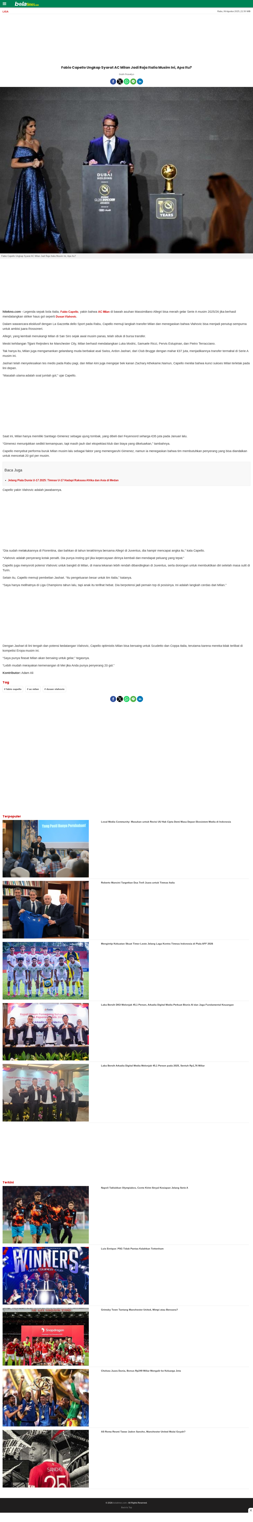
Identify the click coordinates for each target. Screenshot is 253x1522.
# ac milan (33, 689)
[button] (4, 3)
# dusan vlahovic (54, 689)
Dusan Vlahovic (66, 316)
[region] (126, 39)
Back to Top (126, 1507)
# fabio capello (13, 689)
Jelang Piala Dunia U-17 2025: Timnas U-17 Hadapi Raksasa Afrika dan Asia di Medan (63, 480)
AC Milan (104, 311)
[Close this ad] (250, 1510)
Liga (5, 11)
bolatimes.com (120, 1503)
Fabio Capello (69, 311)
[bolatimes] (27, 4)
